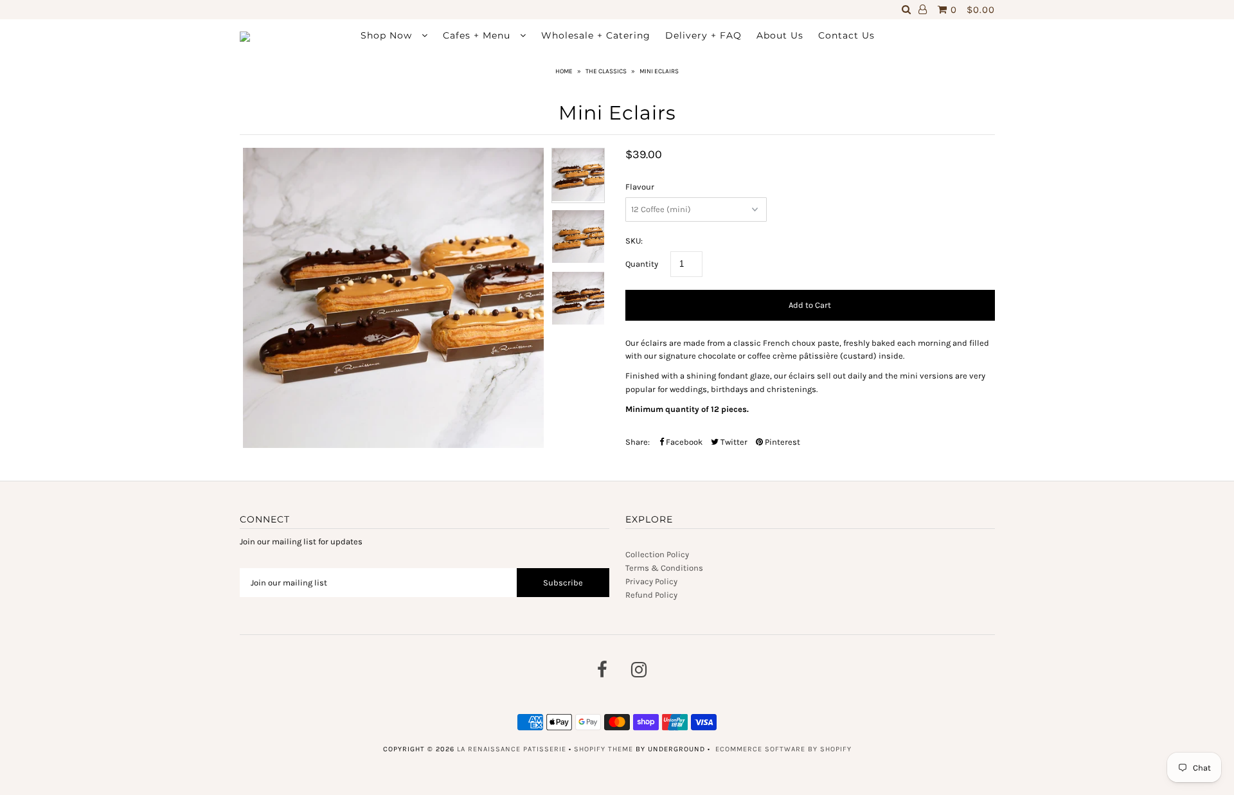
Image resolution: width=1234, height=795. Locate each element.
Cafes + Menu (478, 35)
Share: (637, 442)
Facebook (683, 442)
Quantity (641, 264)
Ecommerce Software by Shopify (783, 749)
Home (564, 71)
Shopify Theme (603, 749)
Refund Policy (651, 595)
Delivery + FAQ (703, 35)
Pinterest (781, 442)
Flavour (639, 187)
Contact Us (846, 35)
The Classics (606, 71)
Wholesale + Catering (595, 35)
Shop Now (388, 35)
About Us (779, 35)
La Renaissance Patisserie (511, 749)
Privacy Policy (651, 581)
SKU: (634, 241)
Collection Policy (657, 554)
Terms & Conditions (664, 568)
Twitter (733, 442)
